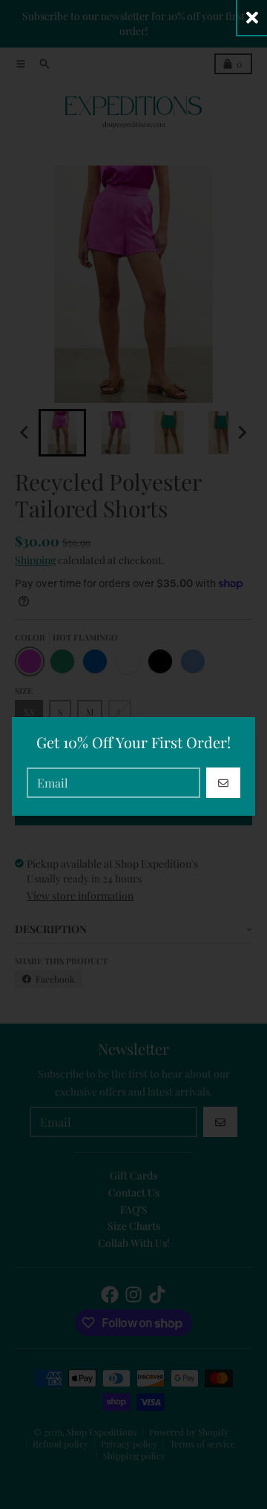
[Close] (252, 17)
